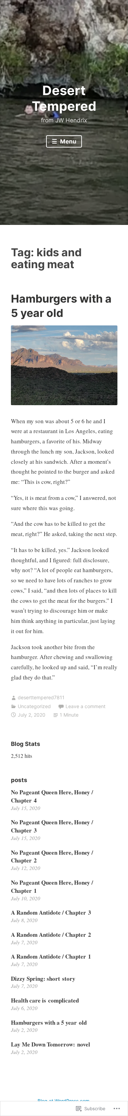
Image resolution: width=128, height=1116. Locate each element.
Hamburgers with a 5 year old (49, 1022)
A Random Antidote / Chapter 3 (51, 912)
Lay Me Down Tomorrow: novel (50, 1044)
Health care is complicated (45, 1000)
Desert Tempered (64, 98)
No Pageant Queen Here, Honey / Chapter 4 (52, 796)
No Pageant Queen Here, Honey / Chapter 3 (52, 826)
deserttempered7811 (41, 697)
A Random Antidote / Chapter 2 (51, 934)
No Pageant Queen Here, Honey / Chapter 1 (52, 886)
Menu (67, 141)
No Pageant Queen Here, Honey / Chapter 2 (52, 856)
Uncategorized (34, 706)
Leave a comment (85, 706)
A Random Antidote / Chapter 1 (51, 956)
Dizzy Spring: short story (43, 978)
